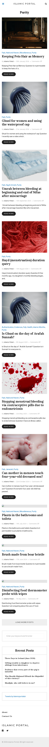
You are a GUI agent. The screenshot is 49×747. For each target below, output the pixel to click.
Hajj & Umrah (11, 185)
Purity (34, 53)
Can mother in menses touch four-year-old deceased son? (22, 475)
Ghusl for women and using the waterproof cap (22, 122)
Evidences (18, 327)
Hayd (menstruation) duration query (23, 262)
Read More (9, 74)
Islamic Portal (24, 4)
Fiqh (3, 53)
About (4, 712)
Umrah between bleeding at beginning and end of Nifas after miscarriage (21, 192)
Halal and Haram (12, 53)
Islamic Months (39, 327)
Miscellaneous (25, 53)
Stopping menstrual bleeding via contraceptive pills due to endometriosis (23, 405)
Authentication (8, 327)
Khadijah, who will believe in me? (20, 683)
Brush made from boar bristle (23, 554)
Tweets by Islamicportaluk (15, 696)
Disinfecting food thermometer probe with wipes (24, 592)
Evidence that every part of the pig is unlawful (22, 671)
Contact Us (7, 716)
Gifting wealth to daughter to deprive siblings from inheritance (22, 664)
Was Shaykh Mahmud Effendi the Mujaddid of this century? (24, 677)
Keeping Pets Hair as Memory (23, 56)
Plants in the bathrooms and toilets (22, 517)
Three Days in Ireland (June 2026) (20, 658)
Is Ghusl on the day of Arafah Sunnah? (23, 335)
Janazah (9, 469)
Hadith (29, 327)
